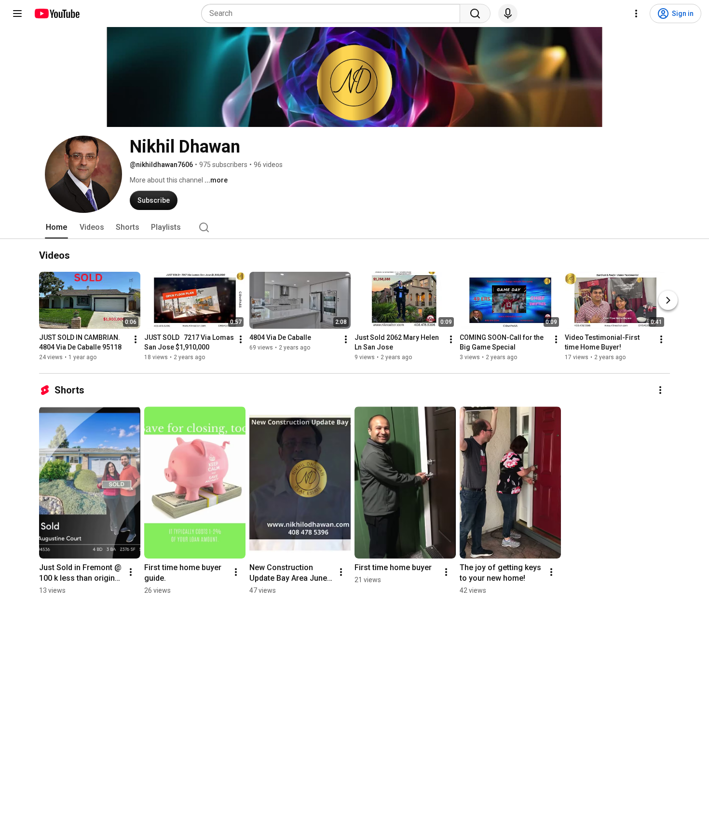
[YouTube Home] (56, 13)
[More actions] (135, 339)
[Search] (475, 13)
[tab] (56, 227)
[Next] (668, 300)
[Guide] (17, 13)
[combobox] (333, 13)
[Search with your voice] (508, 13)
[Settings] (636, 13)
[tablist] (354, 227)
